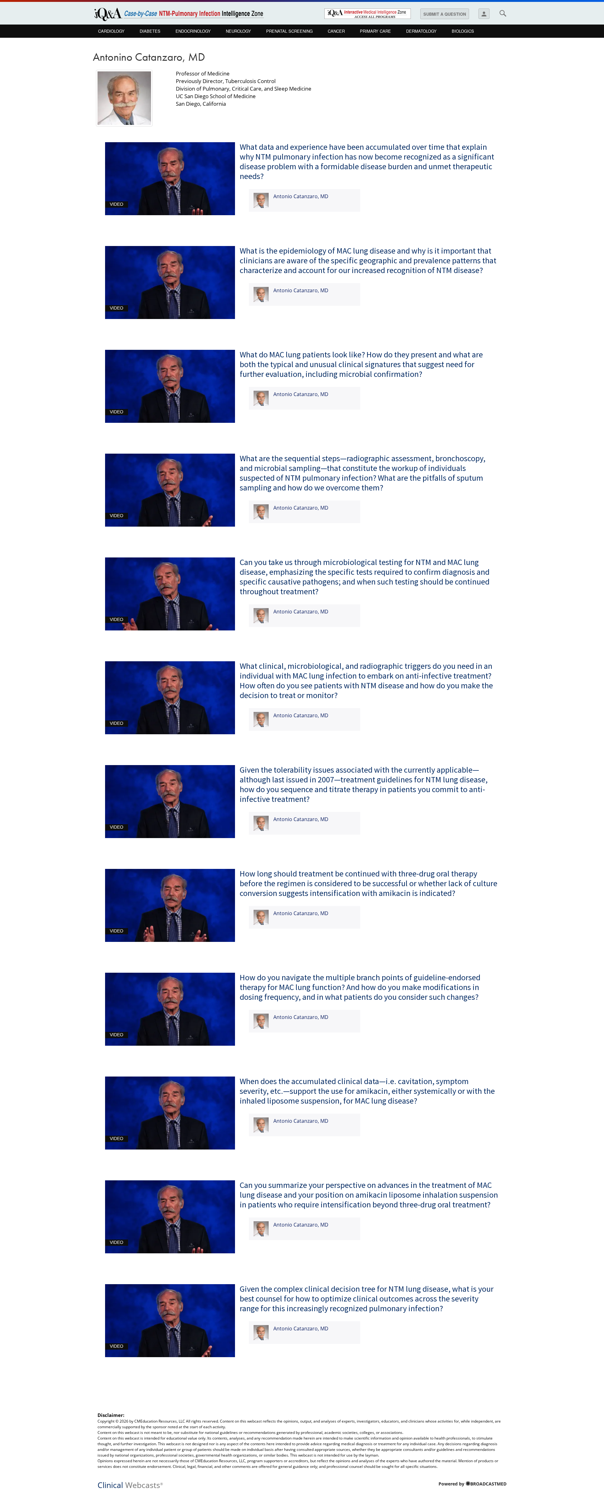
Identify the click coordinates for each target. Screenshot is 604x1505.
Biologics (463, 31)
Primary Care (375, 31)
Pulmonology (113, 45)
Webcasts (130, 1484)
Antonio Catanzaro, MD (300, 196)
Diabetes (150, 31)
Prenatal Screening (289, 31)
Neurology (238, 31)
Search (502, 13)
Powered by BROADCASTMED (472, 1484)
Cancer (336, 31)
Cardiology (111, 31)
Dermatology (421, 31)
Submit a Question (444, 14)
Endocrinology (193, 31)
